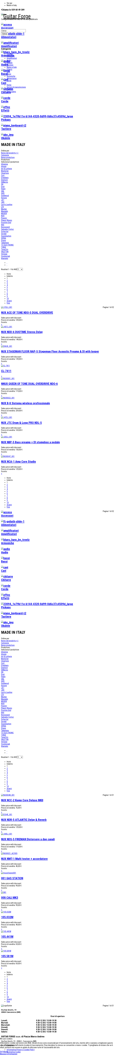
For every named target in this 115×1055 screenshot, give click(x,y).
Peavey (4, 218)
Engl (2, 186)
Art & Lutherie (6, 169)
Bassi (9, 74)
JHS (2, 202)
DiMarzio (4, 182)
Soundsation (6, 236)
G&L (2, 191)
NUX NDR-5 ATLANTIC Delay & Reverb (24, 819)
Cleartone (5, 173)
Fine (8, 303)
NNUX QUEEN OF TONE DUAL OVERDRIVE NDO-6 (29, 383)
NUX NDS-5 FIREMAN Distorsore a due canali (28, 839)
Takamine (5, 243)
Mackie (4, 209)
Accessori (11, 56)
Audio (9, 60)
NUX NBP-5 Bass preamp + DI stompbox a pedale (30, 442)
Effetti (9, 69)
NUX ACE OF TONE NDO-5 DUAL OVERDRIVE (27, 312)
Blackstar (5, 171)
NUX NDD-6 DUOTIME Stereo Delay (22, 332)
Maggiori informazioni (8, 1054)
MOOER (4, 213)
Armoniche (11, 76)
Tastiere (10, 65)
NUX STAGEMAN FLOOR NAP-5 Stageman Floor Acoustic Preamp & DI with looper (50, 351)
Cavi (8, 72)
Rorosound (5, 227)
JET (2, 200)
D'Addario (5, 177)
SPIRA (3, 238)
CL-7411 (6, 371)
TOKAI (3, 247)
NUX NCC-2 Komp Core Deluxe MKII (22, 800)
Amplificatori (12, 58)
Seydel (3, 234)
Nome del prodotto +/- (10, 153)
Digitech (4, 180)
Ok (1, 1052)
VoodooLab (5, 256)
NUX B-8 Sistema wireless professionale (25, 403)
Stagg (3, 240)
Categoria (5, 155)
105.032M (7, 917)
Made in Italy (12, 67)
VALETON (4, 252)
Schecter (4, 231)
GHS (2, 193)
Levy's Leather (6, 204)
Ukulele (9, 63)
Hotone (4, 198)
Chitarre (10, 54)
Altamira (4, 164)
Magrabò (4, 211)
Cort (2, 175)
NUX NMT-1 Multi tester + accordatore (24, 858)
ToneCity (4, 249)
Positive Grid (6, 222)
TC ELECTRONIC (7, 245)
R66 (2, 225)
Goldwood (5, 195)
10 (8, 298)
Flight (3, 189)
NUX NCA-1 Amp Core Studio (18, 461)
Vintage (4, 254)
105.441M (7, 936)
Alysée (3, 166)
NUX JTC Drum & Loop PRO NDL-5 (21, 422)
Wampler (4, 258)
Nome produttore (8, 157)
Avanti (9, 301)
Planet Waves (6, 220)
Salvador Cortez (7, 229)
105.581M (7, 956)
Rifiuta (5, 1052)
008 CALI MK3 (9, 897)
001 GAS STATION (12, 878)
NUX (2, 216)
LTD (2, 207)
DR (2, 184)
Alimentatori (12, 78)
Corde (9, 81)
